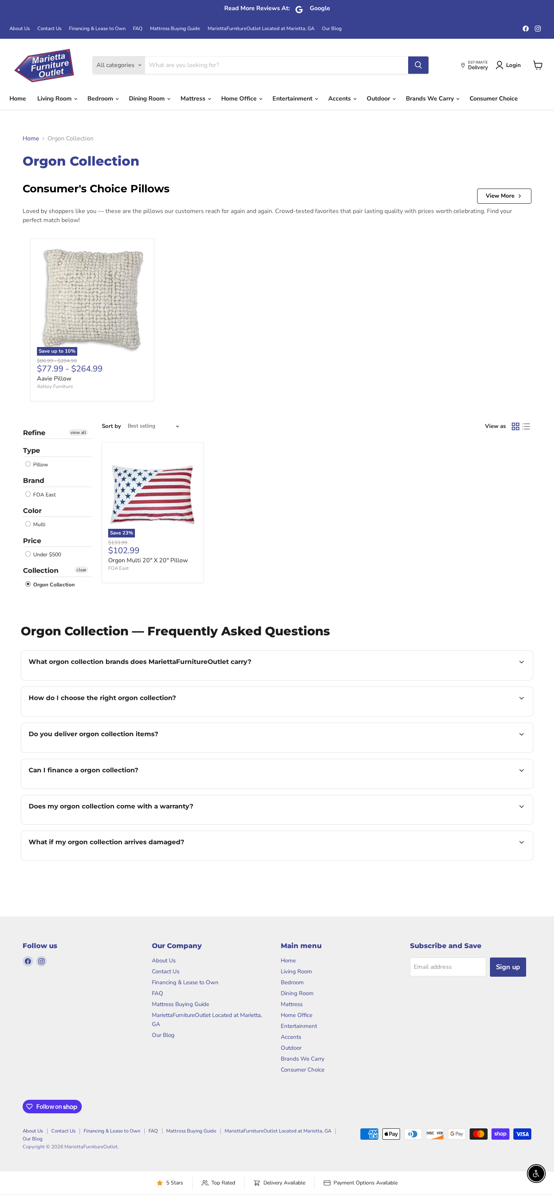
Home (17, 98)
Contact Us (49, 29)
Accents (340, 98)
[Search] (418, 65)
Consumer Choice (494, 98)
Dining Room (147, 98)
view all (78, 432)
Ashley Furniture (55, 386)
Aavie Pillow (54, 378)
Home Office (239, 98)
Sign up (508, 966)
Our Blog (332, 29)
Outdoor (379, 98)
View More (500, 195)
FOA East (44, 494)
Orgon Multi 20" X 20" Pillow (148, 560)
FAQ (137, 29)
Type (31, 450)
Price (32, 541)
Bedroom (101, 98)
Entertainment (293, 98)
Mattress (194, 98)
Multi (38, 524)
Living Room (55, 98)
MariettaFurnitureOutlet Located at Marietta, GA (261, 29)
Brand (33, 480)
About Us (19, 29)
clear (81, 570)
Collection (40, 570)
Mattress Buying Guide (175, 29)
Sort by (111, 426)
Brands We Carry (430, 98)
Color (32, 511)
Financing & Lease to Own (97, 29)
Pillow (40, 464)
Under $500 (46, 554)
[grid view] (515, 426)
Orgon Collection (53, 584)
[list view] (526, 426)
